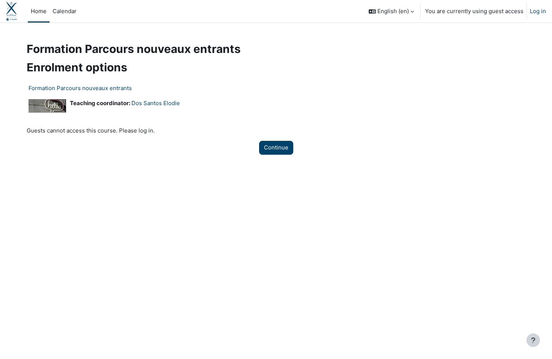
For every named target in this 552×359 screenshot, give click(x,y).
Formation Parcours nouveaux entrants (80, 88)
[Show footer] (533, 340)
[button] (391, 11)
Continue (276, 147)
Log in (538, 11)
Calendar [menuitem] (65, 11)
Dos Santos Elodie (155, 103)
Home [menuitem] (39, 11)
